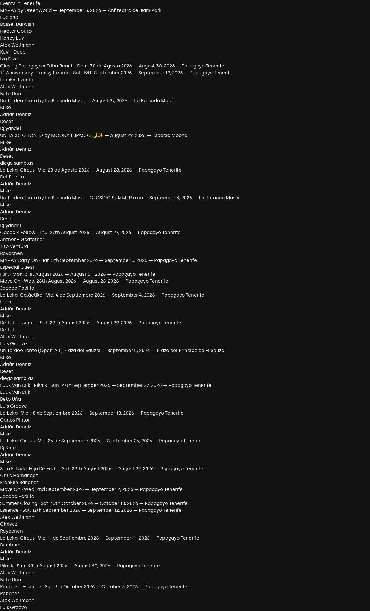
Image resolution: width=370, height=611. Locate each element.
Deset (6, 121)
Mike (5, 107)
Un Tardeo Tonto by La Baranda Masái (43, 100)
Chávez (8, 524)
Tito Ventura (14, 246)
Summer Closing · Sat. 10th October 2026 (46, 503)
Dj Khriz (8, 447)
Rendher (9, 593)
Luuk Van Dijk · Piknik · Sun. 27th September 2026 (55, 385)
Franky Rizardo (16, 79)
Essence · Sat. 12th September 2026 (40, 510)
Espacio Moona (169, 135)
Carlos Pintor (15, 420)
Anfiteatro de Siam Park (135, 10)
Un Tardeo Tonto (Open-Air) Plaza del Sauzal (50, 350)
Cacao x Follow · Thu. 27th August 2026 (44, 232)
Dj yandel (10, 128)
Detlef (7, 329)
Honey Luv (12, 38)
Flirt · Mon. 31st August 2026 (32, 274)
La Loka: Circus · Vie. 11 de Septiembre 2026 (50, 538)
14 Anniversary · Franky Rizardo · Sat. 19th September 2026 (66, 73)
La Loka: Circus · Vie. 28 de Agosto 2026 (45, 170)
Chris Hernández (19, 475)
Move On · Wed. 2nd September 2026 (42, 489)
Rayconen (11, 253)
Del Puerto (12, 177)
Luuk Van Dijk (15, 392)
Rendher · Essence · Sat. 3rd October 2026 (47, 586)
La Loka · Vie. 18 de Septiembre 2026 (41, 413)
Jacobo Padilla (17, 288)
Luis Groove (13, 343)
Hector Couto (16, 31)
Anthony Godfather (22, 239)
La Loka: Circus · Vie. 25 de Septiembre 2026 (50, 440)
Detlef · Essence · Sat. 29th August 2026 (45, 322)
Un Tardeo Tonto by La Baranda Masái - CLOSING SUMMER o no (71, 197)
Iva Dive (9, 59)
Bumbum (10, 545)
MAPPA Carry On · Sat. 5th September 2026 (49, 260)
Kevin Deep (13, 52)
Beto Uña (10, 93)
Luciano (9, 17)
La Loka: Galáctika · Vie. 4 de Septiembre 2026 (53, 295)
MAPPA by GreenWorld (26, 10)
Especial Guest (17, 267)
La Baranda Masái (154, 100)
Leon (5, 302)
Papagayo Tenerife (203, 66)
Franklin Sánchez (19, 482)
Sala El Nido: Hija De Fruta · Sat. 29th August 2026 (56, 468)
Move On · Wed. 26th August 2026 (38, 281)
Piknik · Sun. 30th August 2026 (34, 565)
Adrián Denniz (15, 114)
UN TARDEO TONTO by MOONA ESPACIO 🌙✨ (51, 135)
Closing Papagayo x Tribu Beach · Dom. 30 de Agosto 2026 (66, 66)
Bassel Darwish (17, 24)
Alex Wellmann (17, 45)
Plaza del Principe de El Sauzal (191, 350)
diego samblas (16, 163)
